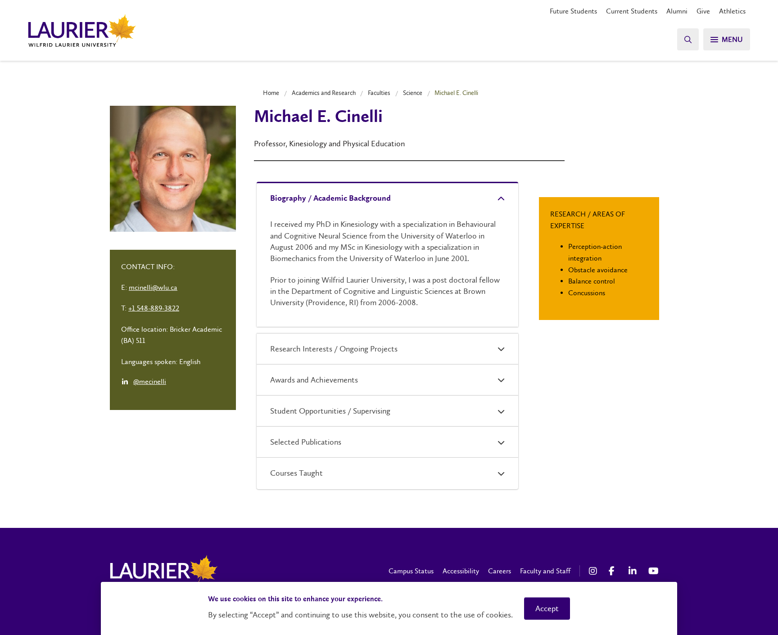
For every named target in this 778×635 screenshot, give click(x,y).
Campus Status (411, 571)
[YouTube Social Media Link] (653, 571)
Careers (499, 571)
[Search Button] (688, 39)
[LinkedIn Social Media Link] (634, 571)
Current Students (631, 11)
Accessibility (461, 571)
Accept (547, 608)
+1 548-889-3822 (153, 308)
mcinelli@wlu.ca (153, 287)
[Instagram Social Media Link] (594, 571)
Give (703, 11)
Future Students (573, 11)
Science (412, 93)
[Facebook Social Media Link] (614, 571)
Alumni (677, 11)
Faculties (379, 93)
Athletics (732, 11)
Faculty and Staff (545, 571)
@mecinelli (149, 381)
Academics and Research (324, 93)
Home (271, 93)
